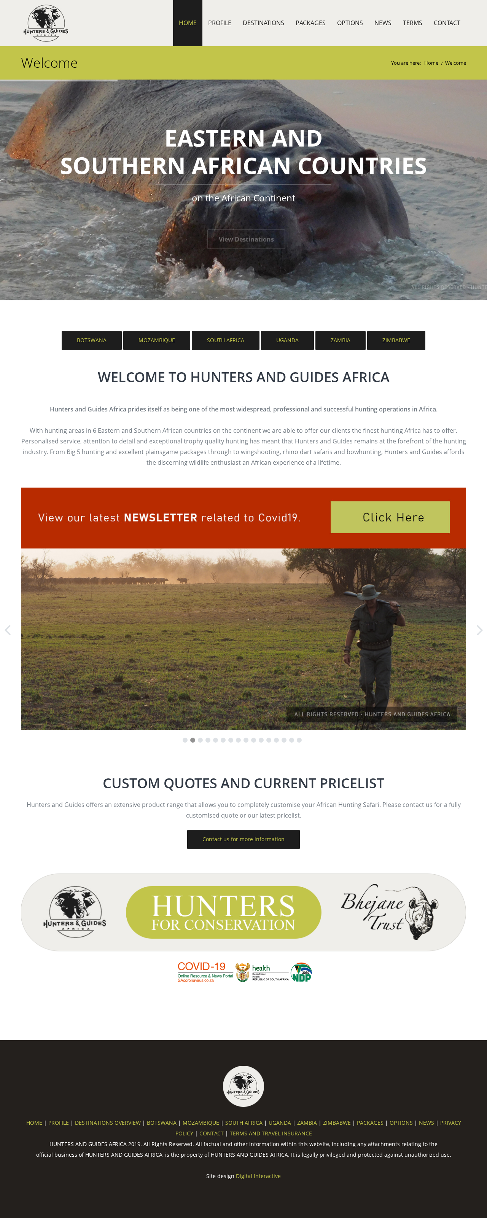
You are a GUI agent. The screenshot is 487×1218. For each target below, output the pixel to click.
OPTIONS (350, 23)
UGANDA (287, 340)
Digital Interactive (258, 1176)
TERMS (412, 23)
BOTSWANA (92, 340)
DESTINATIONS (263, 23)
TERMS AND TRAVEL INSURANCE (271, 1133)
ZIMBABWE (396, 340)
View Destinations (246, 226)
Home (431, 62)
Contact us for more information (243, 839)
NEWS (383, 23)
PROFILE (219, 23)
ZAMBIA (340, 340)
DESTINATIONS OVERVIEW (108, 1122)
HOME (188, 23)
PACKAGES (311, 23)
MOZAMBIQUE (156, 340)
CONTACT (447, 23)
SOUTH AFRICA (225, 340)
